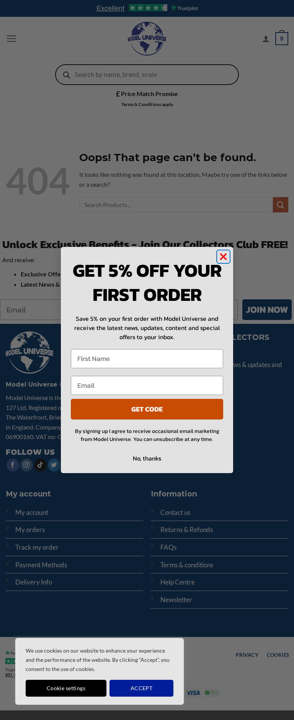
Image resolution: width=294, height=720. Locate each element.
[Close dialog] (223, 256)
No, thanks (147, 458)
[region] (99, 671)
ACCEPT (142, 688)
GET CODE (147, 409)
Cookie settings (66, 688)
